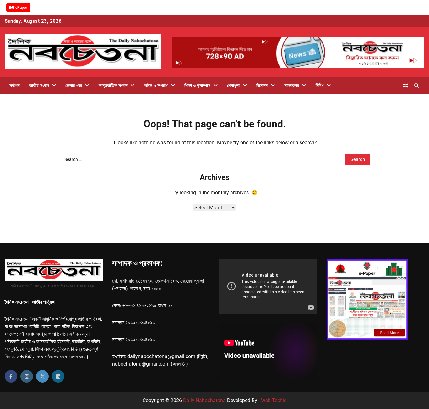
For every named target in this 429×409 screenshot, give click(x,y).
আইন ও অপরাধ (156, 85)
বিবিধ (319, 85)
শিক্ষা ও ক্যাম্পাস (197, 85)
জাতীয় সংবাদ (39, 85)
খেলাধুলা (233, 85)
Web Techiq (274, 400)
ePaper (21, 7)
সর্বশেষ (14, 85)
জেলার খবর (73, 85)
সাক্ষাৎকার (291, 85)
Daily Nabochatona (204, 400)
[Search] (416, 85)
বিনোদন (262, 85)
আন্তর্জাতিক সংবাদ (113, 85)
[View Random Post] (405, 85)
